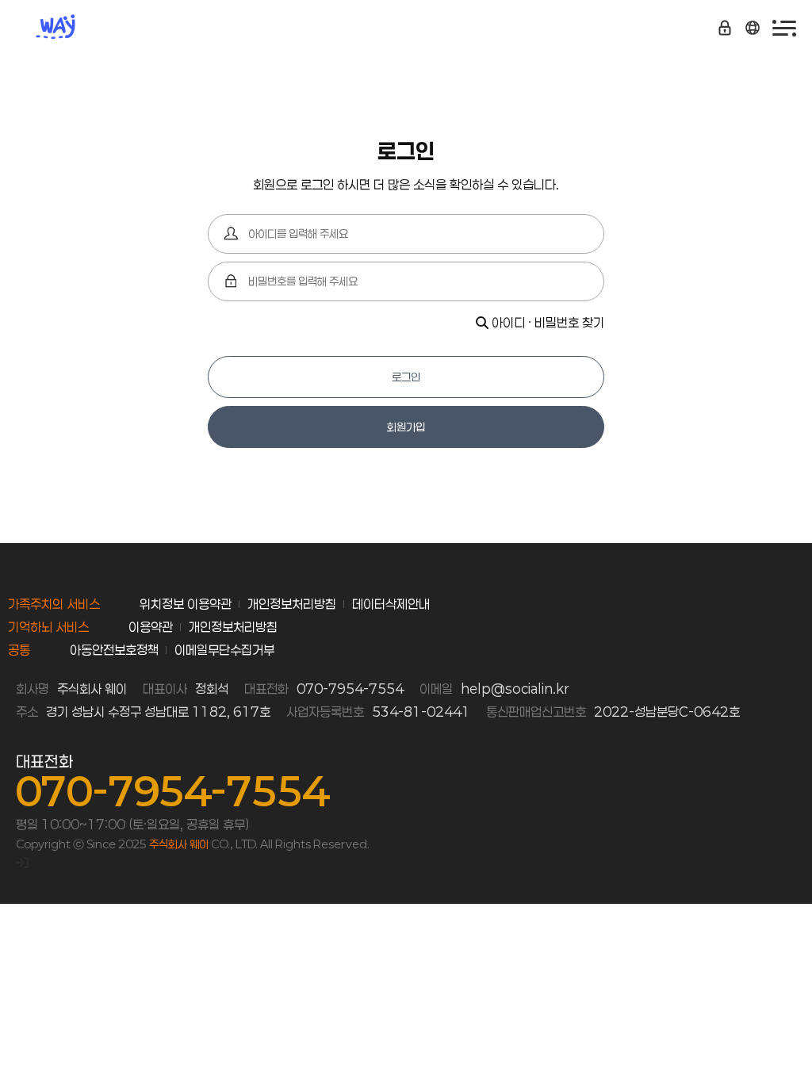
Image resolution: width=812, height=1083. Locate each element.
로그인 (406, 377)
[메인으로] (63, 28)
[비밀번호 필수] (231, 281)
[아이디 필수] (231, 234)
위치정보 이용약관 (186, 603)
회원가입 (406, 427)
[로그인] (22, 862)
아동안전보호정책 (114, 649)
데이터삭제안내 (391, 603)
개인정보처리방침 (291, 603)
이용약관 (150, 626)
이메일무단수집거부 (224, 649)
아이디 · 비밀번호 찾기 (546, 322)
